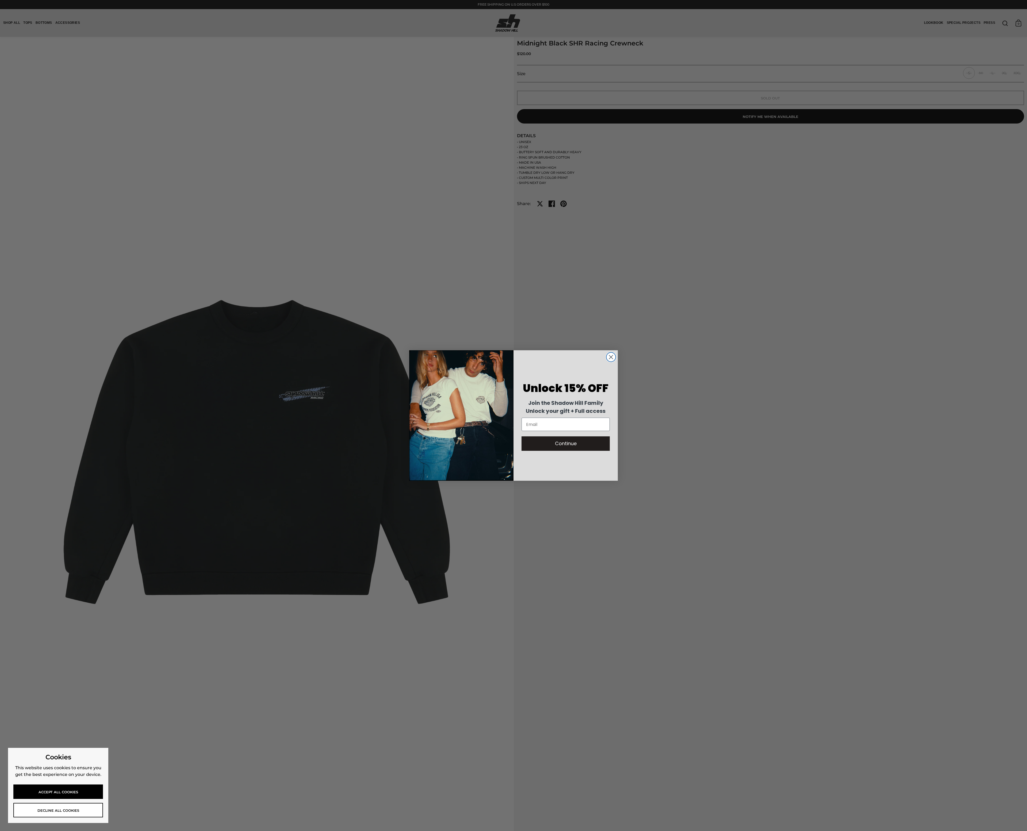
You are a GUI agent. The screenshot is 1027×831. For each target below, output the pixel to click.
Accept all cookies (58, 792)
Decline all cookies (58, 810)
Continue (566, 443)
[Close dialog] (611, 357)
